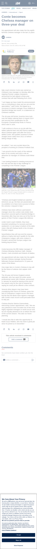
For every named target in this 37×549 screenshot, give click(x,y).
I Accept (18, 535)
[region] (18, 521)
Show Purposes (18, 545)
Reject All (18, 540)
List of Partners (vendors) (9, 530)
